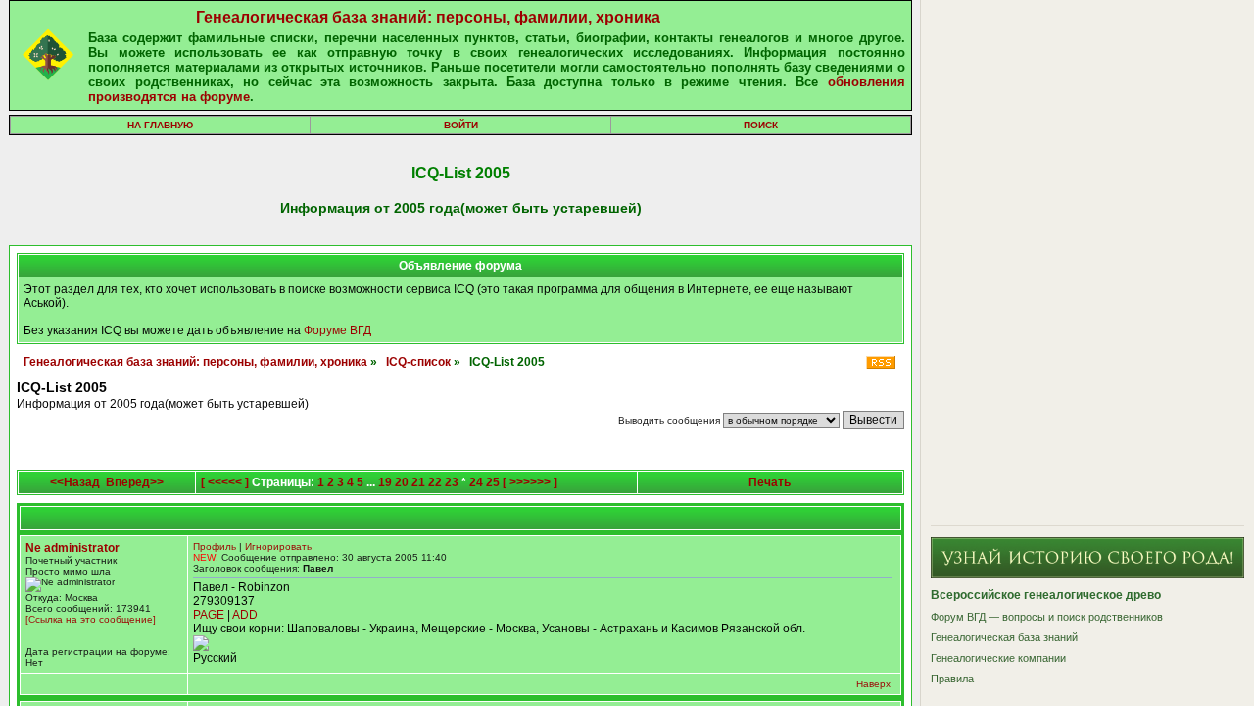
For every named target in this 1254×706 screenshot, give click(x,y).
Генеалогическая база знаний (1004, 637)
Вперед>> (135, 482)
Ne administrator (72, 548)
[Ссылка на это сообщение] (90, 619)
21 (418, 482)
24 (476, 482)
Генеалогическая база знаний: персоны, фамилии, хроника (428, 17)
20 (402, 482)
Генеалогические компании (998, 658)
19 (385, 482)
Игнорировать (278, 546)
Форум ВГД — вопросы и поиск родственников (1047, 617)
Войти (461, 125)
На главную (160, 125)
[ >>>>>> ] (530, 482)
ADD (245, 615)
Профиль (214, 546)
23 (451, 482)
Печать (769, 482)
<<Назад (75, 482)
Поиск (761, 125)
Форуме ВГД (337, 330)
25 (493, 482)
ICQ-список (418, 362)
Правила (952, 678)
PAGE (208, 615)
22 (435, 482)
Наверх (873, 684)
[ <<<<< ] (225, 482)
